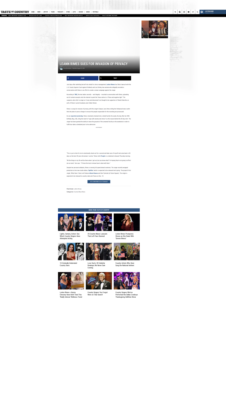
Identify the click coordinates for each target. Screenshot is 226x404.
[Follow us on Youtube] (188, 12)
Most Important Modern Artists (74, 15)
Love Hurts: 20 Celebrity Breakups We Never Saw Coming (96, 265)
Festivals (95, 12)
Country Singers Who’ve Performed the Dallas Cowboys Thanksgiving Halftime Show (126, 294)
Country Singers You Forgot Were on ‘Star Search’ (98, 293)
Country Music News (79, 192)
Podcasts (60, 12)
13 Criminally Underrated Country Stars (68, 264)
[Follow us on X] (197, 12)
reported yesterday (77, 116)
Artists (45, 12)
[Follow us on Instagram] (184, 12)
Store (68, 12)
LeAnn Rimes (111, 84)
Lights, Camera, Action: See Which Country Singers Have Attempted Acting (70, 236)
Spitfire (90, 170)
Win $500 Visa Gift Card (35, 15)
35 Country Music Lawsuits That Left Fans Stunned (97, 235)
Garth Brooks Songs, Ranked (152, 35)
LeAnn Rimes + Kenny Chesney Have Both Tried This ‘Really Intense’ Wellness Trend (71, 294)
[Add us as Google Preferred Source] (180, 12)
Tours (53, 12)
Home (33, 12)
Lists (74, 12)
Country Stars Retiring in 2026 (53, 15)
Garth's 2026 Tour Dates (92, 15)
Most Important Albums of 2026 (17, 15)
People (103, 156)
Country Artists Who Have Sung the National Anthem (124, 264)
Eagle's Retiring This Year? (109, 15)
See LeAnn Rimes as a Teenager (99, 181)
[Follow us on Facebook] (193, 12)
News (39, 12)
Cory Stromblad (67, 68)
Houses (81, 12)
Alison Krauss (93, 173)
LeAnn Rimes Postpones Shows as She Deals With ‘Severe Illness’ (124, 236)
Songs (88, 12)
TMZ (75, 94)
